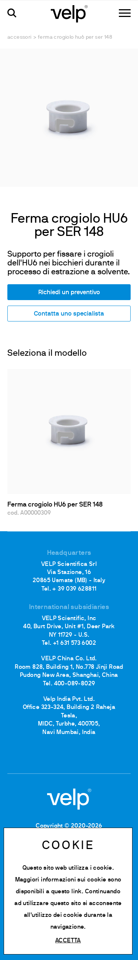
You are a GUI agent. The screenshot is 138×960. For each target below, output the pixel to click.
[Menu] (125, 13)
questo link (66, 891)
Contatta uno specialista (69, 314)
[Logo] (69, 13)
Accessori (19, 37)
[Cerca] (12, 13)
